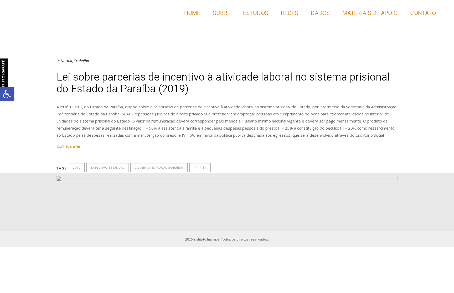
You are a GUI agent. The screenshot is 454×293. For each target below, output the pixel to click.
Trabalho (81, 60)
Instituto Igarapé (206, 239)
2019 (76, 167)
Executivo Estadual (107, 167)
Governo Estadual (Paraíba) (159, 167)
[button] (7, 94)
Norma (66, 60)
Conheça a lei (68, 146)
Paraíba (200, 167)
